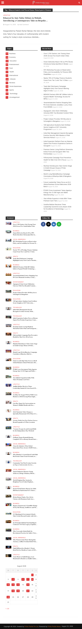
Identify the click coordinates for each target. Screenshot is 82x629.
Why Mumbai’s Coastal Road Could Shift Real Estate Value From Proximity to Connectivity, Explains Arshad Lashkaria (25, 455)
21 (28, 591)
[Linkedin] (53, 224)
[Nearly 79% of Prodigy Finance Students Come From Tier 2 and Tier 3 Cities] (8, 249)
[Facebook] (43, 224)
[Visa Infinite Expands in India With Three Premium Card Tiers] (8, 376)
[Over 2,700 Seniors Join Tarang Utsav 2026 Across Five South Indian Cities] (8, 223)
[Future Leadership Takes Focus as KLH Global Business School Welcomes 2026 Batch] (8, 359)
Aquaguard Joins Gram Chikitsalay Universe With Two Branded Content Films (24, 285)
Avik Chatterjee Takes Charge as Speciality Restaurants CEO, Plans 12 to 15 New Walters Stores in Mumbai (25, 413)
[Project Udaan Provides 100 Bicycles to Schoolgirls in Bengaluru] (8, 291)
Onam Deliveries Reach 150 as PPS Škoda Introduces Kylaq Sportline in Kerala (24, 234)
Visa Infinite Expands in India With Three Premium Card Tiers (23, 378)
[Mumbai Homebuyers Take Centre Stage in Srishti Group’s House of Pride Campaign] (8, 342)
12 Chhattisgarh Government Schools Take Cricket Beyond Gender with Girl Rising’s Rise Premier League (24, 515)
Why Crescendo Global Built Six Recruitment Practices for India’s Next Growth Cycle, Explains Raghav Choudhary (24, 532)
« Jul (7, 608)
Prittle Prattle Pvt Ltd (31, 626)
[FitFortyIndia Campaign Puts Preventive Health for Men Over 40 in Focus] (8, 334)
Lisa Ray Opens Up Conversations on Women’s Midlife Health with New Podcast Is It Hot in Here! (24, 404)
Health (15, 256)
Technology (17, 307)
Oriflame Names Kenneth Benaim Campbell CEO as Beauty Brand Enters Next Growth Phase (25, 438)
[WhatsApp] (59, 224)
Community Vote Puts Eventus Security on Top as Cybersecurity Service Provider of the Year (24, 464)
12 (18, 585)
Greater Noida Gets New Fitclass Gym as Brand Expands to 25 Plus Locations (25, 421)
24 (8, 597)
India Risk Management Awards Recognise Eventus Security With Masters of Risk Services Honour (58, 135)
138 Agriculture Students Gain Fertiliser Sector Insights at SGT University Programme (57, 127)
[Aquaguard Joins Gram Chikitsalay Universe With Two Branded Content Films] (8, 283)
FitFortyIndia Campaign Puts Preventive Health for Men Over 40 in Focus (25, 336)
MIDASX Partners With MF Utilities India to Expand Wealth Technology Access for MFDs (58, 97)
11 (13, 585)
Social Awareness (19, 239)
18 (13, 591)
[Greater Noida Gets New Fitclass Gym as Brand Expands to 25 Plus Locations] (8, 419)
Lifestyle (6, 15)
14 (28, 585)
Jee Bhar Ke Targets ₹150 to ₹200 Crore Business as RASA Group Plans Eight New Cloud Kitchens (25, 396)
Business (16, 231)
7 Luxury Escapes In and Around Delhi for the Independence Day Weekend (24, 430)
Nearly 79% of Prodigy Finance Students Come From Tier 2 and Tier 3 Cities (25, 251)
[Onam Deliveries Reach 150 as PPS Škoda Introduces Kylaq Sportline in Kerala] (8, 232)
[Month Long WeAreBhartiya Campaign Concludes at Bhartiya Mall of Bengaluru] (8, 351)
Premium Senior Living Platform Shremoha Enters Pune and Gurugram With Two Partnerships (58, 152)
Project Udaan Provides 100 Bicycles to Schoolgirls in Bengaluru (25, 293)
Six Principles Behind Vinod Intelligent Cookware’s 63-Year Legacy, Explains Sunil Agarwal (24, 524)
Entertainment (18, 282)
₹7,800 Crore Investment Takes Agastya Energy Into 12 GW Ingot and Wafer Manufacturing (58, 193)
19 (18, 591)
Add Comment (24, 24)
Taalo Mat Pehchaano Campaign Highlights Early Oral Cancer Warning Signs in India (56, 88)
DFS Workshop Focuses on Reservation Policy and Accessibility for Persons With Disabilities (58, 72)
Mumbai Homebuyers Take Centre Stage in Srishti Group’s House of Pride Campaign (58, 168)
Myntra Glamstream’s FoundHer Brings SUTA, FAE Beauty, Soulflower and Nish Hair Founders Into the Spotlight (25, 506)
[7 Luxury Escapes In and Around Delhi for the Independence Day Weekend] (8, 428)
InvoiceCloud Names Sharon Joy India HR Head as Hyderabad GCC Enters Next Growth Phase (24, 489)
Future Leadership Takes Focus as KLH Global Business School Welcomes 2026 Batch (57, 184)
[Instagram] (48, 224)
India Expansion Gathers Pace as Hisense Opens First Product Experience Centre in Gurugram (58, 143)
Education (16, 248)
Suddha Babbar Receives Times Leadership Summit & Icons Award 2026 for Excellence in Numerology (57, 207)
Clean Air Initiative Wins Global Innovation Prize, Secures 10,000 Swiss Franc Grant (24, 447)
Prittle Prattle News (54, 626)
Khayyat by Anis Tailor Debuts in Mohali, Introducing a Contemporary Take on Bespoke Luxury (24, 19)
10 (8, 585)
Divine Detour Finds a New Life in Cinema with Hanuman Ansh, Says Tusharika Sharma (23, 498)
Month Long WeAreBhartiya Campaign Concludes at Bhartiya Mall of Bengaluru (25, 353)
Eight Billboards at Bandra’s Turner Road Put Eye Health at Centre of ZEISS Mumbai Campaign (25, 549)
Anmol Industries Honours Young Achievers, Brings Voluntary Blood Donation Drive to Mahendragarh (23, 472)
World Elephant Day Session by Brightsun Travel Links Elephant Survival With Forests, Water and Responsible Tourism (23, 481)
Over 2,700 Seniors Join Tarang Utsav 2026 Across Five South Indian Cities (24, 225)
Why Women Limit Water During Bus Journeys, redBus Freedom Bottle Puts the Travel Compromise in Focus (24, 541)
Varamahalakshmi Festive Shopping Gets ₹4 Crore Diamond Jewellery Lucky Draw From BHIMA (58, 105)
